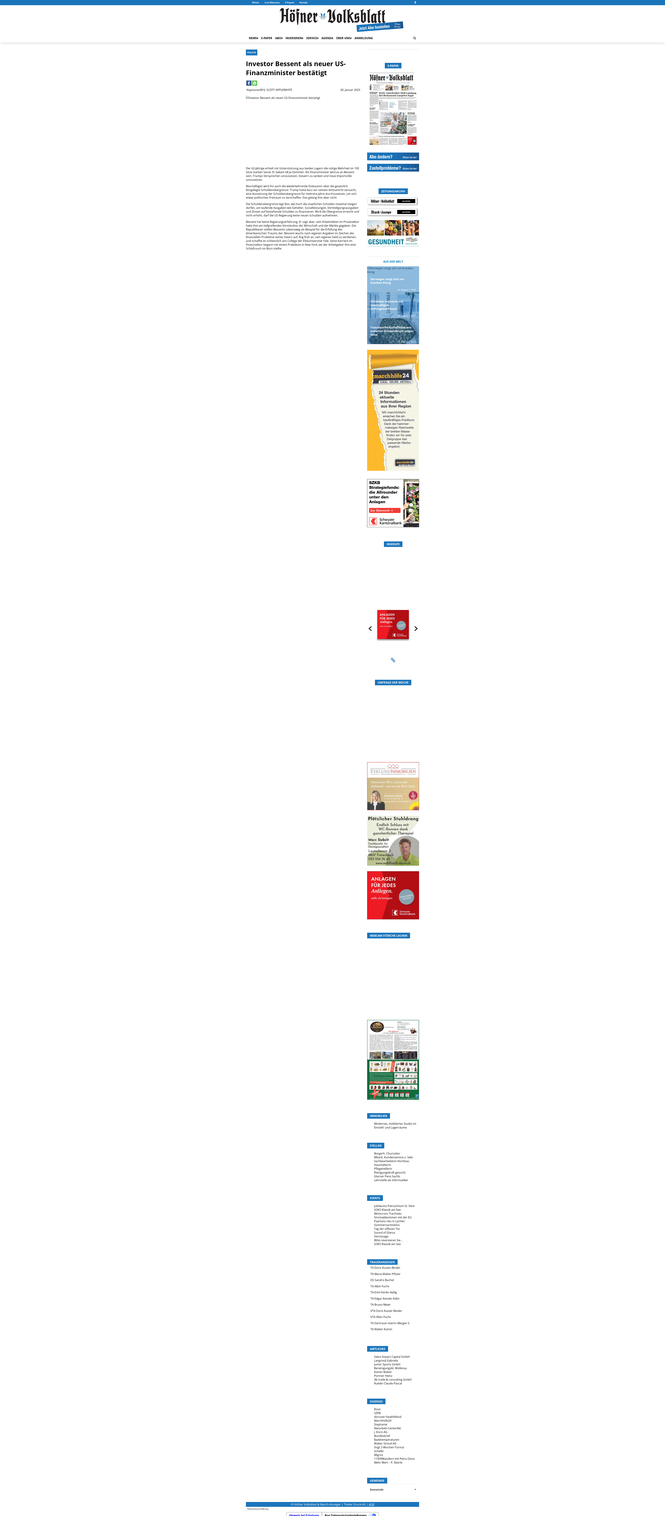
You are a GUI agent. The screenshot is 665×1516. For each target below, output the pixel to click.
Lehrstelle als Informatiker (391, 1180)
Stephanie (380, 1424)
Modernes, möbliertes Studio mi (395, 1124)
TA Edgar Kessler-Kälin (385, 1298)
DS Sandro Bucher (382, 1280)
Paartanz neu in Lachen (389, 1221)
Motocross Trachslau (388, 1213)
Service (311, 38)
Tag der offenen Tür (387, 1229)
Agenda (327, 38)
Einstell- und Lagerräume (390, 1127)
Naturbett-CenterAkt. (388, 1428)
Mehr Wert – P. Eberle (388, 1462)
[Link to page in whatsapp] (254, 83)
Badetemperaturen (386, 1440)
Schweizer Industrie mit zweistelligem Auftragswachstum (386, 305)
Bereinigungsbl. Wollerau (390, 1368)
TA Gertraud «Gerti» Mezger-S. (390, 1323)
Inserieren (294, 38)
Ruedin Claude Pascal (388, 1383)
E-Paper (289, 2)
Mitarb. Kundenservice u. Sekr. (394, 1157)
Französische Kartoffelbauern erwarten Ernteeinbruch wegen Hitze (392, 331)
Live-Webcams (272, 2)
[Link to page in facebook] (248, 83)
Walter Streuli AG (385, 1443)
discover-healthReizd (387, 1417)
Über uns (343, 38)
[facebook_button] (415, 2)
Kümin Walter (383, 1372)
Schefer (379, 1451)
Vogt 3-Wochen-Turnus (389, 1447)
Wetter (255, 2)
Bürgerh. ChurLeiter (387, 1153)
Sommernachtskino (387, 1225)
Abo (278, 38)
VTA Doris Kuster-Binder (386, 1311)
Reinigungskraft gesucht (390, 1172)
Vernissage (381, 1236)
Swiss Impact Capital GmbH (392, 1357)
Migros (378, 1455)
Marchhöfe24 (382, 1421)
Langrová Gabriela (386, 1360)
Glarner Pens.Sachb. (387, 1176)
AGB (371, 1504)
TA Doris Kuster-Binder (385, 1268)
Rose (377, 1409)
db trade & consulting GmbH (393, 1379)
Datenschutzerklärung (257, 1509)
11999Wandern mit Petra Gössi (394, 1459)
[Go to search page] (414, 38)
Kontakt (303, 2)
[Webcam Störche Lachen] (393, 999)
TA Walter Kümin (381, 1329)
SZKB (377, 1413)
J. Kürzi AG (380, 1432)
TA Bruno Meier (380, 1305)
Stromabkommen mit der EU (393, 1217)
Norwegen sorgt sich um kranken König (387, 281)
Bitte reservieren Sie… (388, 1240)
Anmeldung (363, 38)
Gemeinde (393, 1489)
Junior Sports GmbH (387, 1364)
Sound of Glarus (384, 1232)
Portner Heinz (383, 1376)
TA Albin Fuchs (379, 1286)
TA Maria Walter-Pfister (385, 1274)
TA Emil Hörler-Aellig (383, 1292)
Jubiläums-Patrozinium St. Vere (394, 1206)
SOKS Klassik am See (387, 1210)
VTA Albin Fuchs (380, 1317)
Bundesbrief (382, 1436)
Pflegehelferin (383, 1169)
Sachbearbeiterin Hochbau (391, 1161)
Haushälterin (382, 1165)
